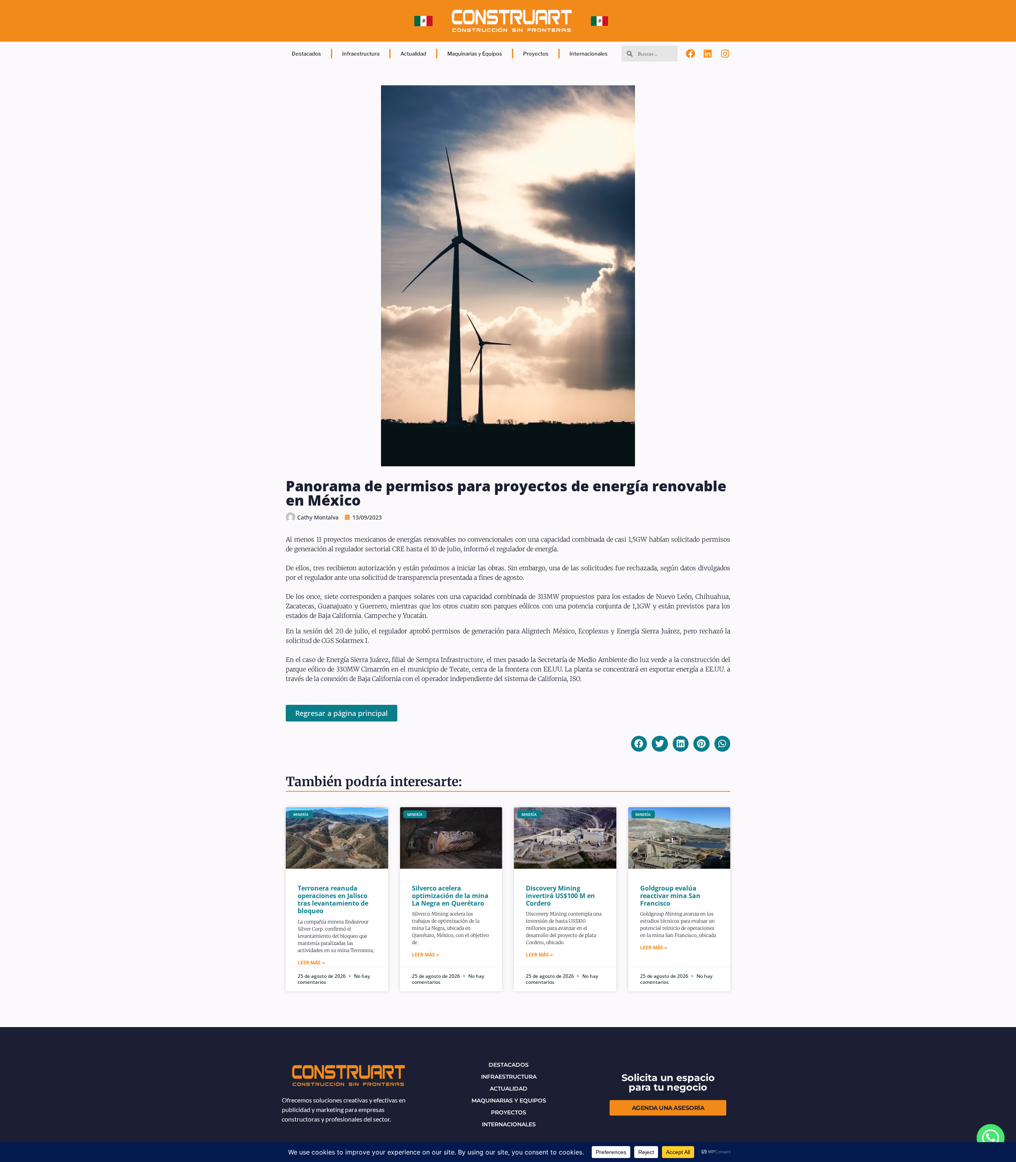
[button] (639, 744)
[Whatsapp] (990, 1138)
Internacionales (589, 53)
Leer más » (311, 962)
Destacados (306, 53)
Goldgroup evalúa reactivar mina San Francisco (670, 896)
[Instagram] (725, 53)
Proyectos (535, 53)
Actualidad (413, 53)
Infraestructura (360, 53)
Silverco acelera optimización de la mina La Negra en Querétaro (450, 896)
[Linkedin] (708, 53)
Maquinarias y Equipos (474, 53)
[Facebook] (690, 53)
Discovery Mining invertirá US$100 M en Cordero (560, 896)
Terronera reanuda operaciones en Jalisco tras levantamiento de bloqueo (333, 900)
